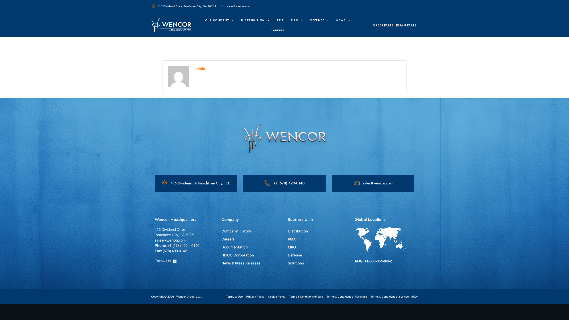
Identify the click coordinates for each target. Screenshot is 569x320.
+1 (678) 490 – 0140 (183, 246)
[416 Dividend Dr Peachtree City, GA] (164, 183)
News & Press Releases (240, 263)
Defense (295, 255)
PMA (280, 20)
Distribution (253, 20)
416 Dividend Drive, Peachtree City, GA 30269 (187, 6)
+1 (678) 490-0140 (289, 183)
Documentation (234, 247)
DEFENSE (317, 20)
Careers (228, 239)
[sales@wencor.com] (357, 183)
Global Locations (370, 219)
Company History (236, 231)
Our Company (217, 20)
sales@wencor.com (238, 6)
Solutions (296, 263)
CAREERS (278, 30)
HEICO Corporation (237, 255)
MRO (294, 20)
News (341, 20)
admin (199, 68)
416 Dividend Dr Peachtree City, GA (200, 183)
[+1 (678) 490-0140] (267, 183)
